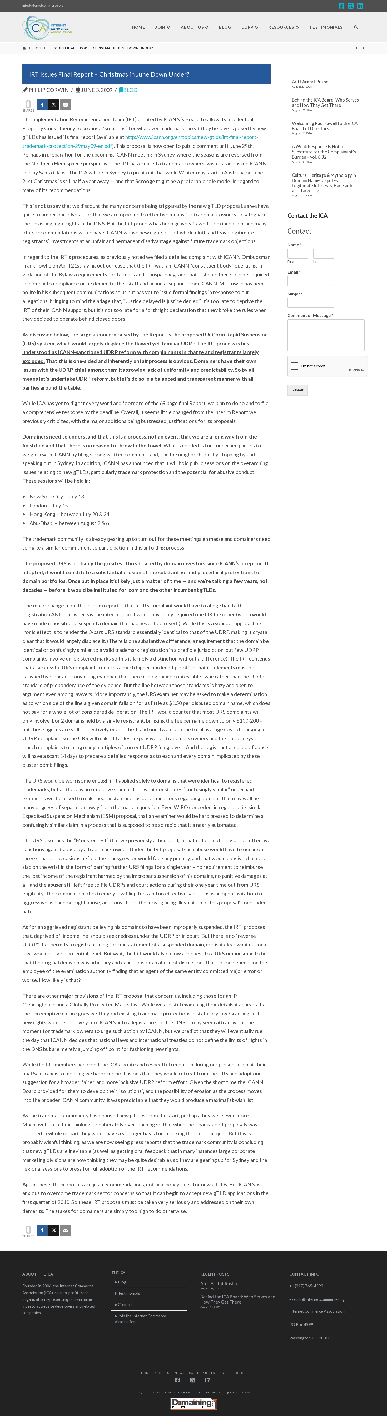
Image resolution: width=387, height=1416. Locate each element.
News (180, 1372)
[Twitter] (53, 104)
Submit (298, 389)
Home (146, 1372)
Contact (125, 1304)
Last (316, 262)
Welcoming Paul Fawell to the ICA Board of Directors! (325, 126)
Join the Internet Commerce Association (140, 1318)
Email (294, 271)
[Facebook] (42, 104)
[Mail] (65, 104)
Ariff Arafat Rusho (310, 81)
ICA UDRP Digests (203, 1372)
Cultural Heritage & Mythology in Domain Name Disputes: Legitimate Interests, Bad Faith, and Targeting (324, 183)
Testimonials (129, 1293)
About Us (163, 1372)
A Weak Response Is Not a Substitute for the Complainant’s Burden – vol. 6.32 (324, 152)
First (290, 262)
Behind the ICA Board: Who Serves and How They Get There (325, 103)
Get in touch (234, 1372)
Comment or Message (310, 315)
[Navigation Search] (356, 27)
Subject (294, 293)
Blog (130, 90)
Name (294, 244)
